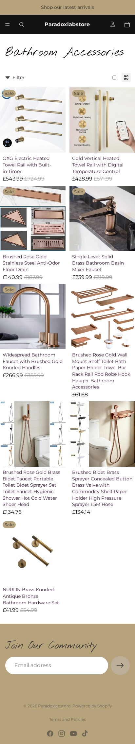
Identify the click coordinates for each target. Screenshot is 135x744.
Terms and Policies (67, 719)
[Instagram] (62, 733)
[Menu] (7, 24)
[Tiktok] (85, 733)
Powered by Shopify (92, 705)
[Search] (21, 24)
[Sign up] (120, 665)
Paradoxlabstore (54, 705)
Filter (18, 77)
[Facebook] (50, 733)
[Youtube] (73, 733)
